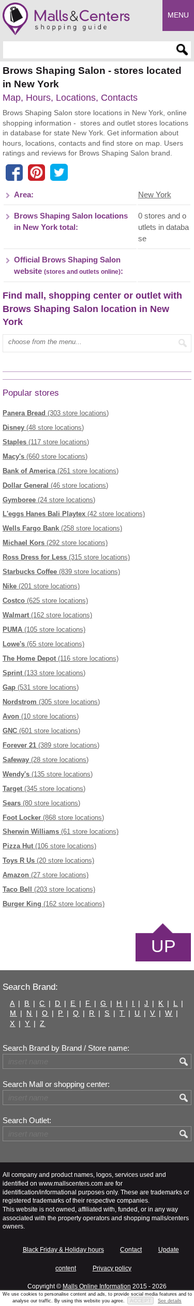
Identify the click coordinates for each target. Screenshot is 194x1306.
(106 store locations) (49, 846)
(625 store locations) (45, 600)
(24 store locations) (49, 500)
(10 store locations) (41, 716)
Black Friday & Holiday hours (63, 1249)
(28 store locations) (45, 760)
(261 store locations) (60, 471)
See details (170, 1300)
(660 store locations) (45, 456)
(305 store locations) (51, 702)
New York (154, 195)
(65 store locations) (43, 644)
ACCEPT (140, 1300)
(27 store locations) (45, 875)
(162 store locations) (47, 615)
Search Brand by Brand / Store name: (66, 1048)
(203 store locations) (49, 889)
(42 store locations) (74, 514)
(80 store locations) (41, 803)
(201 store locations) (41, 586)
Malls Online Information (97, 1286)
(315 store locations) (66, 557)
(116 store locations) (60, 658)
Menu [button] (178, 15)
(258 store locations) (62, 528)
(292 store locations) (55, 543)
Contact (131, 1249)
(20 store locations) (48, 860)
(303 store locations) (56, 413)
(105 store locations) (44, 629)
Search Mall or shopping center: (56, 1084)
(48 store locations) (43, 427)
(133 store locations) (44, 673)
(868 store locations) (53, 817)
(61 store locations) (60, 831)
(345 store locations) (44, 788)
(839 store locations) (61, 572)
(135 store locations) (48, 774)
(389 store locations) (51, 745)
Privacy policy (112, 1268)
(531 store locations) (41, 687)
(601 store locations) (41, 731)
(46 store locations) (55, 485)
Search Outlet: (27, 1120)
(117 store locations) (46, 442)
